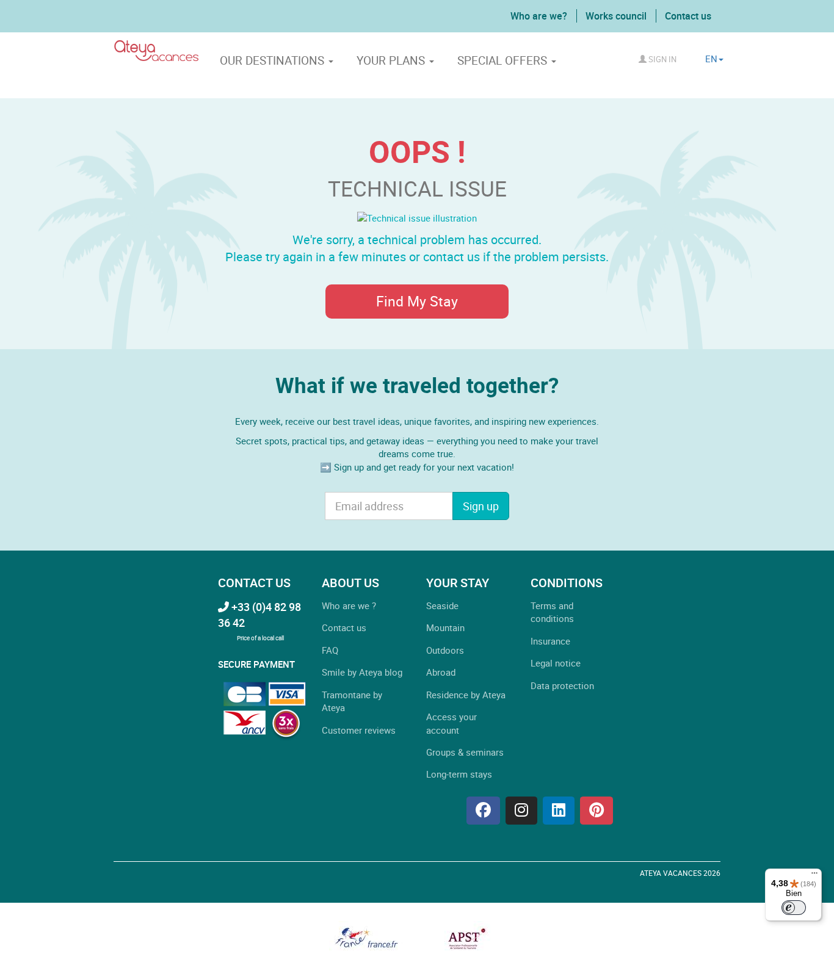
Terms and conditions (552, 611)
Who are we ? (349, 605)
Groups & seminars (465, 752)
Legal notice (556, 663)
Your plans (392, 60)
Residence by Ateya (466, 694)
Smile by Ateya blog (362, 672)
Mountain (445, 627)
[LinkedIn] (559, 811)
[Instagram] (521, 811)
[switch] (793, 907)
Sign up (481, 506)
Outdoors (445, 650)
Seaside (442, 605)
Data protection (562, 685)
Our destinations (273, 60)
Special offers (503, 60)
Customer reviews (359, 730)
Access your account (451, 722)
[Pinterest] (596, 811)
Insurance (550, 641)
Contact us (688, 16)
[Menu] (814, 876)
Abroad (440, 672)
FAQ (330, 650)
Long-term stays (459, 774)
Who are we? (538, 16)
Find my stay (417, 301)
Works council (616, 16)
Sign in (661, 59)
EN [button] (711, 58)
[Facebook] (483, 811)
